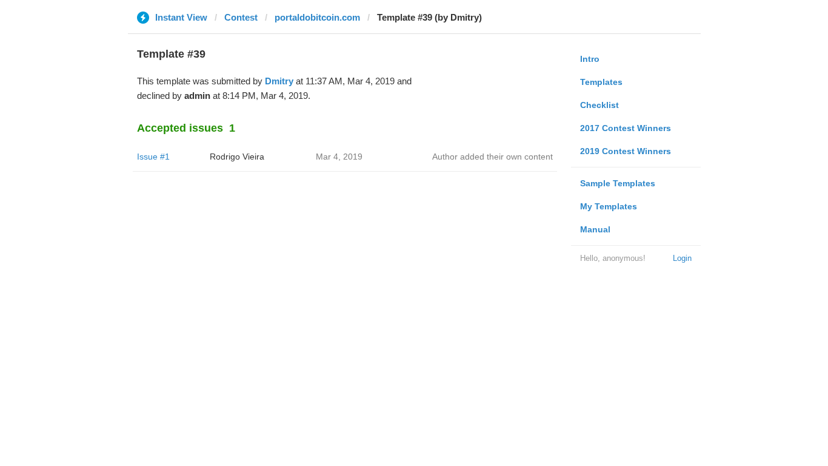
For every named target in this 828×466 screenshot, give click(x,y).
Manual (595, 229)
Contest (241, 17)
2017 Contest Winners (625, 128)
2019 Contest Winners (625, 151)
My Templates (608, 206)
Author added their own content (492, 156)
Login (682, 258)
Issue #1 (153, 156)
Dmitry (279, 81)
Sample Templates (617, 183)
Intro (589, 59)
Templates (601, 82)
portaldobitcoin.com (317, 17)
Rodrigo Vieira (237, 156)
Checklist (599, 105)
